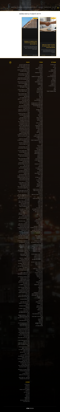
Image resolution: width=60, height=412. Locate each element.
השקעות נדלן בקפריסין (39, 221)
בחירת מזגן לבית (40, 296)
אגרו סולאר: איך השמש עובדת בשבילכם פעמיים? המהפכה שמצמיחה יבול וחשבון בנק (24, 210)
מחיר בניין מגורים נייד (39, 168)
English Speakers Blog (51, 91)
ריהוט (55, 8)
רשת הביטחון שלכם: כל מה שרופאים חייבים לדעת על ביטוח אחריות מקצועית (24, 168)
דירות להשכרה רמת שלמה (38, 247)
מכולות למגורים (40, 157)
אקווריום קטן (40, 308)
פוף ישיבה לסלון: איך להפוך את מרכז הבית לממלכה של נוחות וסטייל (24, 144)
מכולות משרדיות (40, 149)
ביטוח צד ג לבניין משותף (38, 284)
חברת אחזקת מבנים (39, 219)
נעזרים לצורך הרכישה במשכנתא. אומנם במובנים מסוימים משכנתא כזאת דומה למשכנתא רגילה (37, 104)
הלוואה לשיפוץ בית (39, 236)
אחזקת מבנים (40, 319)
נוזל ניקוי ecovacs (39, 109)
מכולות (54, 72)
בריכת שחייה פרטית (39, 274)
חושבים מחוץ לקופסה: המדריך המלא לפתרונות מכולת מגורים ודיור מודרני (24, 180)
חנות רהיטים (40, 205)
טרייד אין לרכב (40, 197)
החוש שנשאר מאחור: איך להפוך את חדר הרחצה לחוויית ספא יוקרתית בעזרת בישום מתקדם (24, 127)
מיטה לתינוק (40, 166)
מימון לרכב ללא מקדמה (39, 164)
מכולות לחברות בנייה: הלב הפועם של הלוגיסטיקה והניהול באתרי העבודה (24, 156)
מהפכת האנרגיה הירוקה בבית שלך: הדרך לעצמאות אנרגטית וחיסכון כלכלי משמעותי (23, 83)
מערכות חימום (40, 138)
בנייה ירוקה (41, 278)
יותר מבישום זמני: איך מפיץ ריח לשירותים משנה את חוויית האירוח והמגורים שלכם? (24, 172)
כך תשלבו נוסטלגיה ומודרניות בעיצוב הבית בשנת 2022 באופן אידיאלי (24, 312)
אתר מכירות (40, 300)
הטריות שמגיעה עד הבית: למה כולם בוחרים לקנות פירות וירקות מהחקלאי (24, 218)
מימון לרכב (41, 165)
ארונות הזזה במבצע (39, 301)
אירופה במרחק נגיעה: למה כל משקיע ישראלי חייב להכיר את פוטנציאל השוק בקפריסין (24, 131)
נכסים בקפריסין (40, 107)
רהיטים (41, 73)
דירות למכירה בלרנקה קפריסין (37, 246)
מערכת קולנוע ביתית (52, 71)
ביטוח (55, 88)
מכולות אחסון (40, 161)
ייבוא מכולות (40, 193)
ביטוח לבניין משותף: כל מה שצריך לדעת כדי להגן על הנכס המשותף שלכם (24, 111)
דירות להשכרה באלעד (39, 263)
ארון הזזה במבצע (40, 305)
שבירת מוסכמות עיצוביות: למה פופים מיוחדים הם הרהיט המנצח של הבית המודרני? (24, 107)
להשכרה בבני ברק (39, 179)
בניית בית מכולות (40, 276)
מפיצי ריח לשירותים (39, 126)
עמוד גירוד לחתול (40, 92)
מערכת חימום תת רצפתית (38, 136)
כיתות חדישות (40, 191)
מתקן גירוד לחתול (39, 117)
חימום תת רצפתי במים (39, 211)
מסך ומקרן (41, 142)
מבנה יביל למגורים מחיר (38, 173)
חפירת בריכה (40, 203)
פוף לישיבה (41, 87)
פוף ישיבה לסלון (40, 88)
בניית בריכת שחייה (39, 275)
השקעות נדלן (53, 80)
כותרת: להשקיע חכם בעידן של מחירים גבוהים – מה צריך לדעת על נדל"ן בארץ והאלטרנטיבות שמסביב (23, 176)
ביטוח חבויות (40, 291)
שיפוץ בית (41, 65)
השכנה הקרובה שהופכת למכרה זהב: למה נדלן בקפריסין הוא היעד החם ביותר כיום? (24, 164)
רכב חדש (41, 71)
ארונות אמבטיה (40, 303)
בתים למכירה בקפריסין (39, 272)
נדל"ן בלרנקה (40, 115)
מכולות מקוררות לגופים (39, 150)
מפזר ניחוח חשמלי (39, 132)
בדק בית (41, 299)
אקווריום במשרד (40, 309)
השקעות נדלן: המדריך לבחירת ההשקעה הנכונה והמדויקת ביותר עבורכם (24, 270)
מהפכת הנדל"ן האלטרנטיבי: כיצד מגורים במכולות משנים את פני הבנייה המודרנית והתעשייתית (24, 123)
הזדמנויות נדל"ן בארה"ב (38, 240)
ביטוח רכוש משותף (39, 282)
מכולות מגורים (40, 154)
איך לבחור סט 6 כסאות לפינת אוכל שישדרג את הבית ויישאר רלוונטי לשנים (23, 192)
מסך (42, 144)
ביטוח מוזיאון (40, 287)
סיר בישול (41, 97)
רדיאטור (41, 75)
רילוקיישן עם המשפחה (39, 72)
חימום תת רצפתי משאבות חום (37, 209)
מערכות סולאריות (40, 137)
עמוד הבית (54, 7)
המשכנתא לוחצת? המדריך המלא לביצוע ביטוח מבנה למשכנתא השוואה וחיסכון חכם (24, 160)
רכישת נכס (41, 69)
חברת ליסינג (40, 218)
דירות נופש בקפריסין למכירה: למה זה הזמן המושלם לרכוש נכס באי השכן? (24, 188)
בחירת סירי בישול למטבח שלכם (37, 295)
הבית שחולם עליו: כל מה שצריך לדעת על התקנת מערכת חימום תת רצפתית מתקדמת (23, 140)
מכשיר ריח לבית (40, 145)
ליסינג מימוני (40, 178)
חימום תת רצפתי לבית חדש (38, 210)
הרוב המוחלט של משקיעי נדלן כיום (37, 231)
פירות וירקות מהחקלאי (39, 81)
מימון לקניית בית (19, 7)
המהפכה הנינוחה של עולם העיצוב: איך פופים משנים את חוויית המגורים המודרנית (23, 79)
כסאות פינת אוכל (40, 183)
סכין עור (54, 67)
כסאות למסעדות (40, 185)
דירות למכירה (34, 7)
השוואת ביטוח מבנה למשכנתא (37, 230)
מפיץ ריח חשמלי (40, 130)
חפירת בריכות (40, 202)
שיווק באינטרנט (53, 64)
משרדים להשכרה (40, 118)
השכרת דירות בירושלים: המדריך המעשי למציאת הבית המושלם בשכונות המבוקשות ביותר (24, 184)
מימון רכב (54, 73)
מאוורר (41, 175)
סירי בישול (41, 96)
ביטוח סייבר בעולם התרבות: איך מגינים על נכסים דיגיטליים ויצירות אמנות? (24, 148)
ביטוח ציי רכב (40, 283)
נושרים (41, 108)
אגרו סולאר (41, 321)
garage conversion (39, 323)
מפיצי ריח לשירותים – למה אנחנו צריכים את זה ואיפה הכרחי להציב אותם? (24, 344)
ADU (42, 324)
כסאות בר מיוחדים (39, 186)
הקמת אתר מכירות (39, 232)
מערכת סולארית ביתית (39, 134)
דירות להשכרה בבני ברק (38, 258)
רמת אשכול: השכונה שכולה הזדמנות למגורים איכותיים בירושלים (25, 255)
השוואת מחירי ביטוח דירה (38, 229)
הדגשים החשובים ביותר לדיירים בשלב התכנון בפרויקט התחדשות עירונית (24, 296)
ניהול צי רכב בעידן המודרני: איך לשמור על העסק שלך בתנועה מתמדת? (24, 206)
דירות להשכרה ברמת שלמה (38, 250)
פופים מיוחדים (40, 84)
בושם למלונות (40, 297)
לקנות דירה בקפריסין (39, 177)
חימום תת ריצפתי (40, 214)
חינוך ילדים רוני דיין (39, 207)
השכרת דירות (53, 81)
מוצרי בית (54, 77)
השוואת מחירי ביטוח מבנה (38, 226)
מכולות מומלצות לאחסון (38, 153)
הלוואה (41, 239)
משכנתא (41, 121)
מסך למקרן (41, 141)
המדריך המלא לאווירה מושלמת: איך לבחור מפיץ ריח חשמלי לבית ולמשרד (23, 87)
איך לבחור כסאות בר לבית (25, 272)
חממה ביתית (40, 206)
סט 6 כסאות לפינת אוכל (38, 100)
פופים (42, 85)
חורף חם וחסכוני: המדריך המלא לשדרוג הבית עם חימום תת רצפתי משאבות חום (24, 198)
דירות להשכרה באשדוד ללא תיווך (37, 262)
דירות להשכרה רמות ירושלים (38, 248)
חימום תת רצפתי (40, 213)
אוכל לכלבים (40, 320)
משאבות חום (40, 124)
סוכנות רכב (41, 101)
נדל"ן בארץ (41, 116)
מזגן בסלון (41, 170)
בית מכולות (41, 280)
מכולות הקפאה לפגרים (39, 160)
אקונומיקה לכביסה (39, 307)
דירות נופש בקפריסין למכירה (38, 244)
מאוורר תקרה (40, 174)
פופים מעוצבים (40, 83)
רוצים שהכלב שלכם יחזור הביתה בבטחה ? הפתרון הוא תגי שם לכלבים (24, 367)
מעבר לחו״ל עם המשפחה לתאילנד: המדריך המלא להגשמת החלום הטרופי (24, 91)
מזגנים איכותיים (40, 169)
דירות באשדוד (40, 267)
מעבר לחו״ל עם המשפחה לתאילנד (37, 140)
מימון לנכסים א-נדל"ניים (27, 7)
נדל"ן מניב (41, 113)
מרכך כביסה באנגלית (39, 125)
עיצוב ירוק (41, 93)
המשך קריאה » (43, 55)
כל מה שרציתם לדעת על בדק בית (24, 328)
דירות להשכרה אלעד (39, 264)
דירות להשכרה (40, 7)
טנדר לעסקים (40, 201)
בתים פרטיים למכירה (47, 7)
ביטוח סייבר (41, 285)
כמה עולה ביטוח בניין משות (38, 190)
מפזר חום (41, 133)
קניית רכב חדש (40, 79)
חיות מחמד (54, 79)
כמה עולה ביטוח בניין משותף (38, 189)
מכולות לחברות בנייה (39, 158)
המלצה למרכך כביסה (39, 235)
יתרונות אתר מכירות (26, 373)
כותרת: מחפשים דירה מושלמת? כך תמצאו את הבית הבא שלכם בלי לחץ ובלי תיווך (30, 43)
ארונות (41, 304)
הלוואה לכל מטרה (39, 238)
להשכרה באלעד (40, 181)
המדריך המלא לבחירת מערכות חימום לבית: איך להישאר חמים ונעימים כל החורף (24, 103)
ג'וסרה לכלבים (40, 271)
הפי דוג (41, 234)
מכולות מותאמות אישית (39, 152)
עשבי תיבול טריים (40, 91)
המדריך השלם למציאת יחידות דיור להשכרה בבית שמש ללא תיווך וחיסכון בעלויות (24, 152)
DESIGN (30, 408)
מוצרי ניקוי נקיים (40, 171)
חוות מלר (41, 217)
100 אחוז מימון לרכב (39, 325)
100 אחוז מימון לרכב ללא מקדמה (24, 369)
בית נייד (41, 279)
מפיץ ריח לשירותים (39, 128)
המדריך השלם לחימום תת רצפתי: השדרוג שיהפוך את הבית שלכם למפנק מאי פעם (24, 95)
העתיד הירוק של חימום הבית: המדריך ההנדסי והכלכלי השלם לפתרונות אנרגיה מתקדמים (24, 119)
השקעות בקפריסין (39, 222)
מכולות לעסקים (40, 156)
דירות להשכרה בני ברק (39, 255)
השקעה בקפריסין (40, 223)
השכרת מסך (40, 225)
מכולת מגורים (40, 146)
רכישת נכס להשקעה (39, 68)
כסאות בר (41, 187)
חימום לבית (41, 215)
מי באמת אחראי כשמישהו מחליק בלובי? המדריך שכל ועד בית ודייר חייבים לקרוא (24, 75)
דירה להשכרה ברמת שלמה (38, 268)
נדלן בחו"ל (41, 112)
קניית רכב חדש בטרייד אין (25, 354)
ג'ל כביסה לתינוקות (39, 270)
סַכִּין (55, 68)
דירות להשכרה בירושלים (38, 256)
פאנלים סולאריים (40, 89)
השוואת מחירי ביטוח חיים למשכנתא (36, 227)
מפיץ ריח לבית (40, 129)
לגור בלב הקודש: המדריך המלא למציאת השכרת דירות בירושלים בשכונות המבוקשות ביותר (24, 202)
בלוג (52, 8)
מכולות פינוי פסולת (39, 148)
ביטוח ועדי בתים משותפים (38, 292)
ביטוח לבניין (41, 289)
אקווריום (41, 311)
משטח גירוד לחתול (39, 122)
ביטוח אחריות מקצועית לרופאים (37, 293)
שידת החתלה (40, 67)
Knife (55, 89)
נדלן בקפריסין (40, 111)
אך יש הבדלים (40, 312)
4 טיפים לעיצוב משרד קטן (25, 301)
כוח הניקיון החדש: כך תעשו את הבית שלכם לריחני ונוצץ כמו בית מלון (24, 238)
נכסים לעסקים (13, 7)
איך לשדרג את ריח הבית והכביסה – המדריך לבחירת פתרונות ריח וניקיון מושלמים (24, 251)
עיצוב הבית (41, 95)
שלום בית (41, 64)
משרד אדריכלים (40, 120)
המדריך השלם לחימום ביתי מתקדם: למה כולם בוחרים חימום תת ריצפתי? (23, 71)
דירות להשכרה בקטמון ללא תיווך (37, 254)
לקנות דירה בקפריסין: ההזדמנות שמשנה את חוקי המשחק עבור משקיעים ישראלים (24, 115)
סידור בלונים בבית (39, 99)
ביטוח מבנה (41, 288)
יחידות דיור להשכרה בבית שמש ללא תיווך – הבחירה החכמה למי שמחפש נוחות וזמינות (48, 46)
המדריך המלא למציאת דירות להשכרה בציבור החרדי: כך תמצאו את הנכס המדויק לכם (24, 99)
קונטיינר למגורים (40, 80)
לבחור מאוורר (40, 182)
